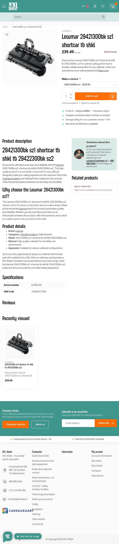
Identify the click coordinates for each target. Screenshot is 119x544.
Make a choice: (71, 79)
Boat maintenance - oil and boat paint (43, 479)
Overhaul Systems (11, 178)
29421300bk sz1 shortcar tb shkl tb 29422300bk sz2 (19, 366)
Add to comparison (70, 103)
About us (40, 424)
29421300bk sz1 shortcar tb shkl (27, 27)
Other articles (38, 519)
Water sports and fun (42, 499)
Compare (96, 471)
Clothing (36, 514)
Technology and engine (43, 494)
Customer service (15, 424)
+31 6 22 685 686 (17, 490)
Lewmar (66, 31)
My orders (96, 461)
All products (97, 475)
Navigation (37, 509)
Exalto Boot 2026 (40, 456)
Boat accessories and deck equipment (43, 462)
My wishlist (97, 466)
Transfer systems (28, 234)
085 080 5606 (15, 481)
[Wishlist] (102, 6)
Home (5, 27)
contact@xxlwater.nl (96, 161)
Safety (35, 504)
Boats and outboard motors (42, 471)
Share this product (89, 103)
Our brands (37, 524)
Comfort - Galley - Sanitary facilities (40, 488)
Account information (102, 456)
